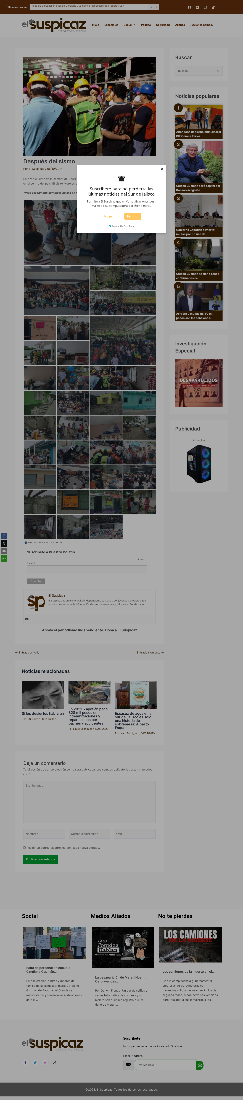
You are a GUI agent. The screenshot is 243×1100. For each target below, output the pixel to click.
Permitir (133, 216)
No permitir (112, 216)
